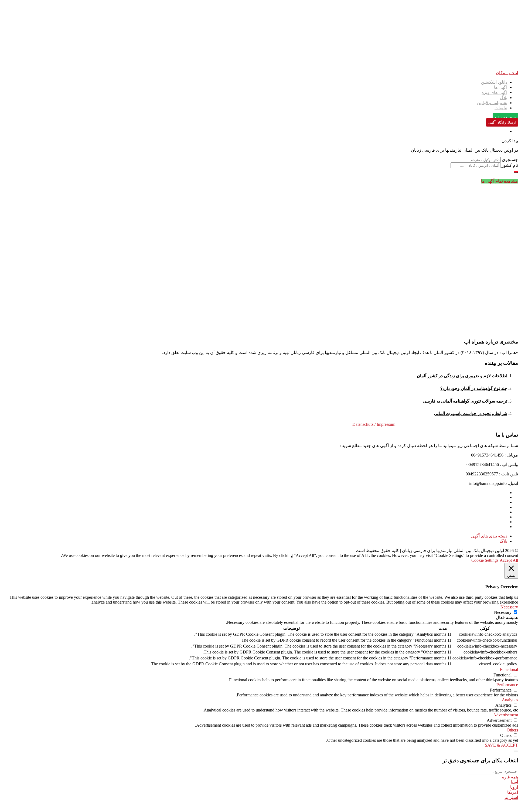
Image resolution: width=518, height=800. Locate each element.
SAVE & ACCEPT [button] (501, 745)
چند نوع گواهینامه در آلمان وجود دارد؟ (473, 388)
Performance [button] (507, 684)
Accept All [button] (509, 560)
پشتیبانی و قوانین (492, 102)
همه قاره (510, 777)
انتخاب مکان (507, 72)
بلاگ (503, 97)
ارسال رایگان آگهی (502, 122)
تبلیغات (501, 107)
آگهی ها (500, 87)
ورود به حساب (505, 117)
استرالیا (511, 797)
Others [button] (512, 730)
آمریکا (512, 792)
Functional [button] (509, 669)
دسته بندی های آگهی (489, 536)
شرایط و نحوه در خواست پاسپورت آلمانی (470, 413)
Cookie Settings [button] (484, 560)
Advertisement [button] (505, 715)
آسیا (514, 782)
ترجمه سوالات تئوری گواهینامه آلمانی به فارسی (465, 401)
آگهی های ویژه (494, 92)
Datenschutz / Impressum (373, 424)
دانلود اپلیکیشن (494, 82)
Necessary (503, 612)
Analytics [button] (510, 699)
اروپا (514, 787)
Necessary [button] (509, 607)
